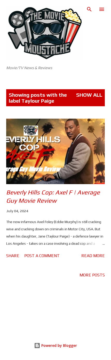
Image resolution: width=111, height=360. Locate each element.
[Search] (89, 9)
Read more (93, 255)
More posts (92, 275)
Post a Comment (42, 255)
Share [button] (12, 255)
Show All (89, 95)
